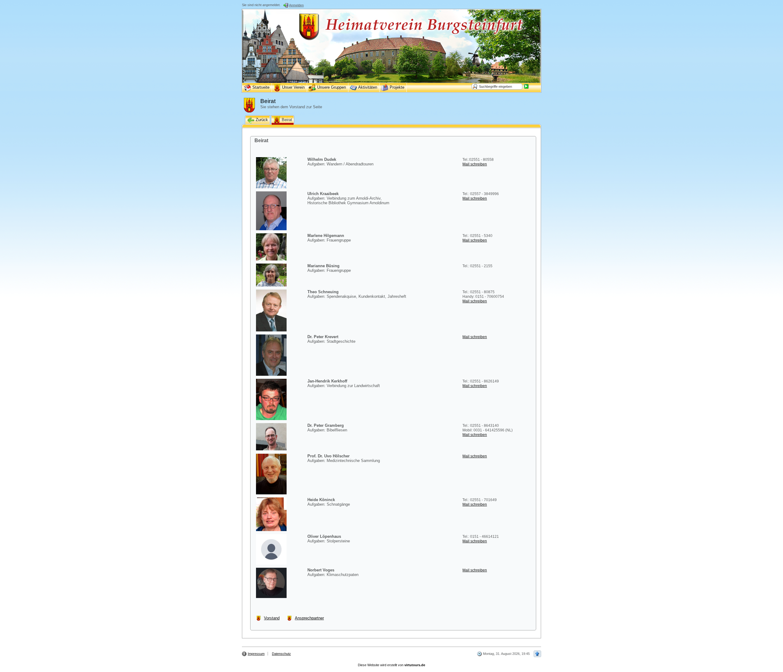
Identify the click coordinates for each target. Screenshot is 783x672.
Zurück (261, 119)
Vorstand (272, 618)
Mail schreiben (474, 164)
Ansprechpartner (309, 618)
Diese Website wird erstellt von (391, 665)
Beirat (286, 119)
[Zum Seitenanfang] (537, 654)
